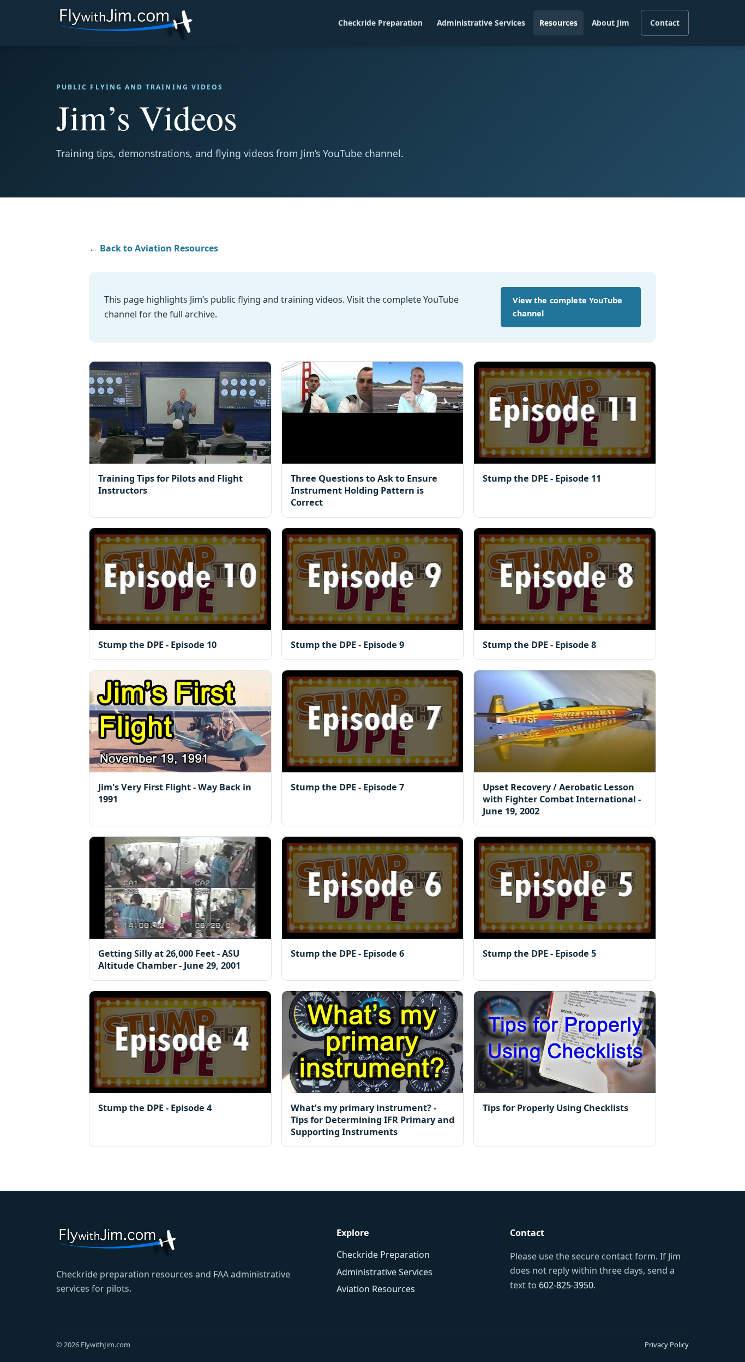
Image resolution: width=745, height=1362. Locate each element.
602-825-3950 (566, 1285)
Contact (665, 22)
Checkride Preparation (380, 22)
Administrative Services (481, 22)
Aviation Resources (376, 1289)
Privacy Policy (667, 1344)
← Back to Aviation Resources (153, 248)
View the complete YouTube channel (567, 307)
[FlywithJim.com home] (124, 23)
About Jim (610, 22)
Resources (558, 22)
